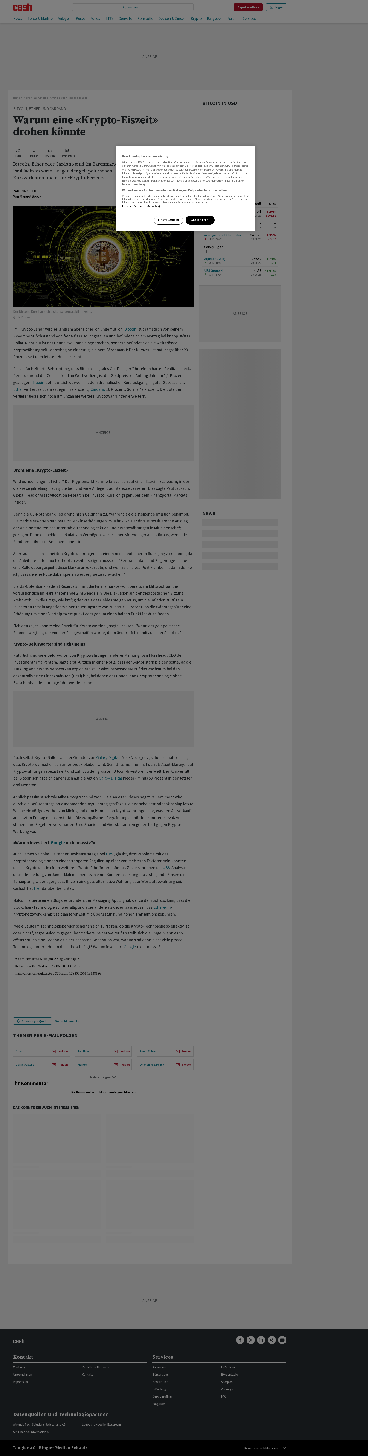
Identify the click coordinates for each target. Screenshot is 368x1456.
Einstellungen (168, 219)
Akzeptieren (199, 219)
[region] (185, 188)
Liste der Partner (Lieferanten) (141, 206)
